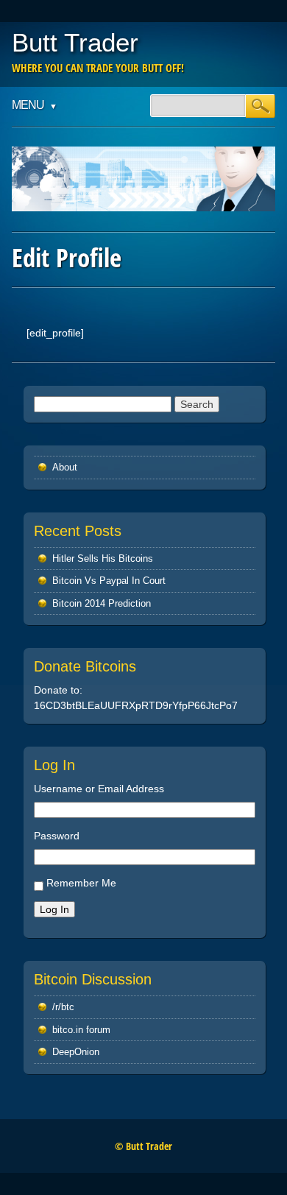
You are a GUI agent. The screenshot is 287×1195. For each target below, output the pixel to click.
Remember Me (81, 883)
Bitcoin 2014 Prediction (101, 603)
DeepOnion (75, 1051)
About (64, 467)
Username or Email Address (99, 788)
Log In (54, 909)
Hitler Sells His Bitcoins (102, 558)
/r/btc (63, 1006)
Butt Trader (75, 42)
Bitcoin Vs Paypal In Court (109, 580)
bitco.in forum (81, 1029)
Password (56, 836)
